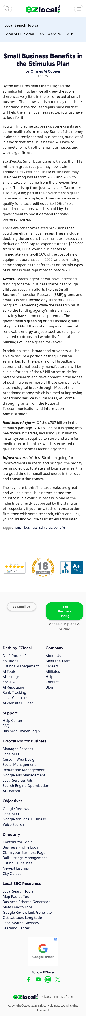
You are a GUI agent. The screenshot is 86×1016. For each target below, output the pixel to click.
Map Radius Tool (16, 896)
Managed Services (18, 748)
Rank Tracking (14, 692)
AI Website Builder (18, 703)
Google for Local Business (24, 819)
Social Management (19, 764)
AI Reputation (14, 687)
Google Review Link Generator (28, 912)
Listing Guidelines (17, 863)
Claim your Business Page (24, 852)
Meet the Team (58, 660)
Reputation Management (24, 769)
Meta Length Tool (17, 907)
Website (54, 34)
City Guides (12, 873)
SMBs (69, 34)
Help (49, 676)
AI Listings (11, 676)
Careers (52, 666)
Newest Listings (16, 868)
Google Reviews (16, 808)
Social (29, 34)
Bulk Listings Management (25, 857)
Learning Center (16, 928)
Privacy (46, 997)
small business (26, 527)
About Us (53, 655)
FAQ (6, 725)
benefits (60, 527)
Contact (52, 682)
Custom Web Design (20, 759)
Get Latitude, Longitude (22, 917)
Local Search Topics (21, 25)
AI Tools (9, 671)
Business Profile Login (21, 847)
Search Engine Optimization (26, 785)
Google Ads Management (24, 775)
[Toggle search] (7, 8)
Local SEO (12, 34)
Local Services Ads (18, 780)
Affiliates (53, 671)
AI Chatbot (11, 790)
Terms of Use (63, 997)
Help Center (12, 720)
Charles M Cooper (45, 71)
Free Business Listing (64, 611)
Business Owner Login (21, 731)
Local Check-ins (15, 697)
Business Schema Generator (26, 901)
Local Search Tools (18, 891)
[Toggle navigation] (78, 8)
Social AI (10, 682)
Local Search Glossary (21, 922)
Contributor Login (18, 842)
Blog (49, 687)
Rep (40, 34)
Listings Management (21, 666)
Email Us (23, 607)
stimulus (45, 527)
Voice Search (13, 824)
